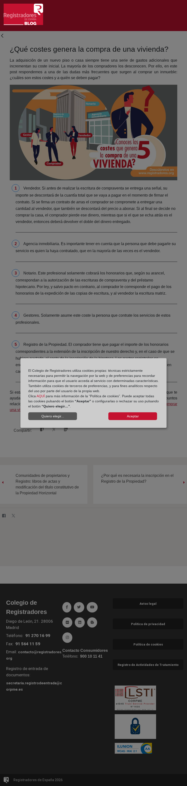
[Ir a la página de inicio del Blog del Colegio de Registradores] (23, 14)
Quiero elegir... (52, 416)
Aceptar (133, 416)
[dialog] (93, 393)
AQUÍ (41, 396)
